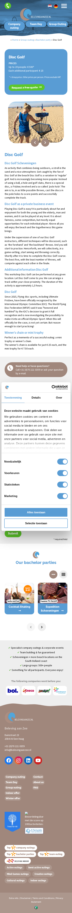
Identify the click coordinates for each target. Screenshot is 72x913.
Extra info (13, 898)
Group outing (13, 787)
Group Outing (57, 24)
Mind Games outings (18, 874)
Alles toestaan (36, 512)
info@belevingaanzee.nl (18, 750)
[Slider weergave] (53, 574)
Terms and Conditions (43, 898)
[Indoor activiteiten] (18, 861)
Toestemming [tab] (13, 397)
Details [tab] (36, 397)
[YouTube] (38, 760)
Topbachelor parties (20, 854)
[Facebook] (8, 760)
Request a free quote (25, 87)
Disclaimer (25, 898)
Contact (38, 776)
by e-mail (21, 373)
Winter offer (13, 798)
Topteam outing (51, 854)
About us (38, 782)
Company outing (14, 26)
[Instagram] (18, 760)
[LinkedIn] (28, 760)
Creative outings (43, 874)
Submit (13, 533)
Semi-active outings (39, 867)
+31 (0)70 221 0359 (30, 369)
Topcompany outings (21, 847)
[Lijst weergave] (63, 574)
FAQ (35, 787)
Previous (35, 142)
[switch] (58, 473)
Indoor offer (13, 793)
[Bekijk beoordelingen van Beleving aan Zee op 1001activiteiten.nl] (34, 818)
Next (45, 142)
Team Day (36, 24)
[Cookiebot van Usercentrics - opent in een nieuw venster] (52, 387)
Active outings (14, 867)
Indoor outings (38, 880)
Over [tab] (59, 397)
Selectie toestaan (36, 523)
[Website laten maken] (36, 907)
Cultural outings (16, 880)
